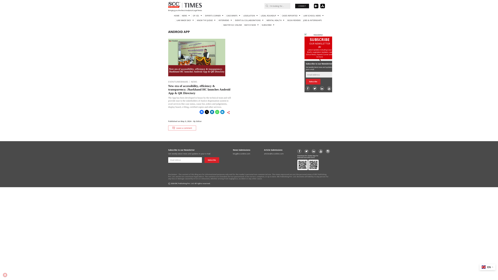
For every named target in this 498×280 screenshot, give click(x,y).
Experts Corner (213, 15)
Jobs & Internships (312, 20)
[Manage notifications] (5, 275)
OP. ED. (196, 15)
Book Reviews (294, 20)
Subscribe (267, 25)
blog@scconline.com (241, 153)
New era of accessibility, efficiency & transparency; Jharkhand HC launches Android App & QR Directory (199, 89)
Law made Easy (184, 20)
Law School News (312, 15)
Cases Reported (290, 15)
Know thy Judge (205, 20)
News (184, 15)
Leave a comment (184, 128)
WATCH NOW (250, 25)
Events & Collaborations (248, 20)
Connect (302, 6)
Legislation (249, 15)
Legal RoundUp (268, 15)
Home (176, 15)
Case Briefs (231, 15)
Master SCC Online (232, 25)
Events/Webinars (178, 82)
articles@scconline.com (274, 153)
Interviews (224, 20)
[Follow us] (308, 88)
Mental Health (274, 20)
